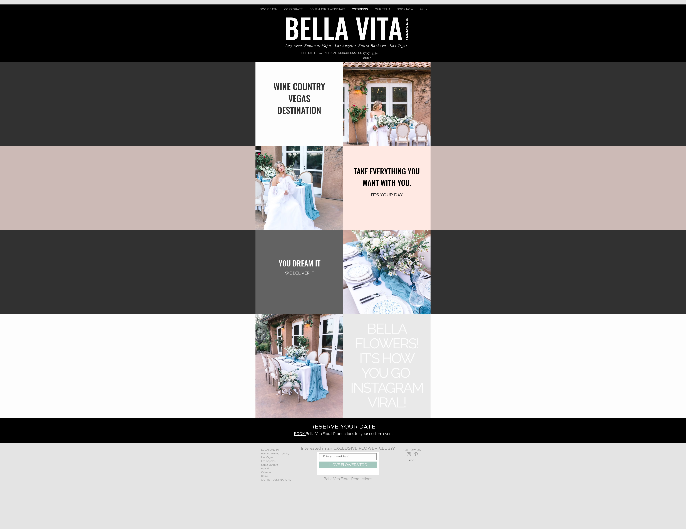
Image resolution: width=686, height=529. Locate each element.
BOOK (300, 433)
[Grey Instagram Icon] (409, 454)
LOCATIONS (268, 449)
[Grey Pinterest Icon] (416, 454)
